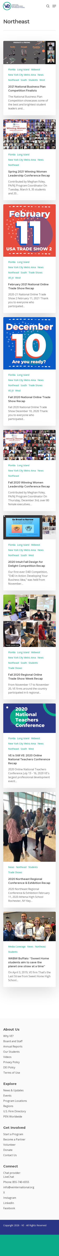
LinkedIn (8, 1203)
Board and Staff (12, 1041)
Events (7, 1095)
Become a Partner (14, 1139)
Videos (7, 1057)
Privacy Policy (11, 1062)
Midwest (35, 69)
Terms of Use (11, 1072)
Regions (8, 1106)
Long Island (23, 69)
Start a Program (13, 1134)
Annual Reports (12, 1046)
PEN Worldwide (12, 1116)
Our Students (11, 1051)
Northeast (13, 80)
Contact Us (10, 1155)
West (42, 80)
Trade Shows (35, 272)
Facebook (9, 1208)
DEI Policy (9, 1067)
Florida (11, 69)
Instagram (9, 1198)
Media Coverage (17, 946)
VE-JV (11, 277)
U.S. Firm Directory (14, 1111)
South (24, 80)
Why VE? (8, 1036)
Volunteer (9, 1144)
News (41, 74)
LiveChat (8, 1177)
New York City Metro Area (22, 74)
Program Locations (15, 1101)
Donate (7, 1150)
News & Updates (13, 1090)
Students (33, 80)
